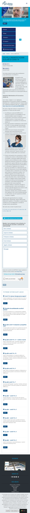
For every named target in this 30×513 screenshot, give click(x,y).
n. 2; (6, 209)
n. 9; (22, 209)
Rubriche (5, 37)
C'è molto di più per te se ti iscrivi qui (13, 218)
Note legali (15, 487)
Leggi (4, 23)
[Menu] (26, 3)
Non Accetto (14, 510)
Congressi (6, 41)
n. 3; (8, 209)
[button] (20, 40)
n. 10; (24, 209)
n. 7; (18, 209)
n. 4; (11, 209)
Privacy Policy (19, 271)
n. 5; (13, 209)
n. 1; (4, 209)
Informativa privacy (20, 274)
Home (4, 53)
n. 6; (16, 209)
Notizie (7, 53)
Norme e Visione (15, 486)
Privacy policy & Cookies (15, 484)
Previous (5, 17)
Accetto (8, 510)
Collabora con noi (15, 491)
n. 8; (20, 209)
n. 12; (6, 211)
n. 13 (9, 211)
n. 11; (4, 211)
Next (25, 17)
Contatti (15, 490)
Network (15, 489)
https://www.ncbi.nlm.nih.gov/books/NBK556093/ (13, 106)
